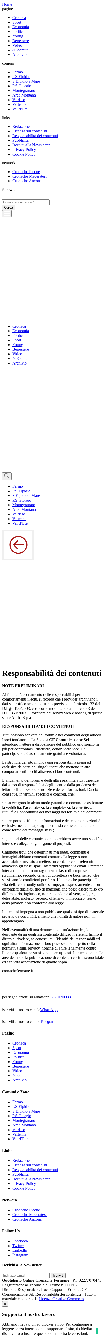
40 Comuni (21, 358)
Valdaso (18, 100)
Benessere (20, 41)
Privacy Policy (24, 149)
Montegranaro (23, 90)
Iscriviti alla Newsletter (31, 145)
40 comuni (21, 50)
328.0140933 (60, 997)
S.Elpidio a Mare (26, 81)
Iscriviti (58, 1275)
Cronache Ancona (27, 181)
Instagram (20, 1255)
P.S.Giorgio (21, 86)
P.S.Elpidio (21, 76)
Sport (16, 22)
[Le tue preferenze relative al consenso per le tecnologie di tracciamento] (97, 1331)
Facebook (20, 1241)
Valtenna (19, 104)
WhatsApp (49, 1010)
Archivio (19, 54)
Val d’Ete (20, 109)
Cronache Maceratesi (29, 176)
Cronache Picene (26, 171)
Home (7, 4)
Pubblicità (20, 140)
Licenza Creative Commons (61, 1299)
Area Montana (24, 95)
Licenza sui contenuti (29, 131)
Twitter (18, 1245)
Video (17, 45)
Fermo (17, 72)
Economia (20, 27)
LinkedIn (19, 1250)
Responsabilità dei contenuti (35, 135)
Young (17, 36)
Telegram (47, 1021)
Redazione (21, 126)
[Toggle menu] (7, 213)
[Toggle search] (7, 476)
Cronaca (19, 17)
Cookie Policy (24, 154)
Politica (18, 31)
